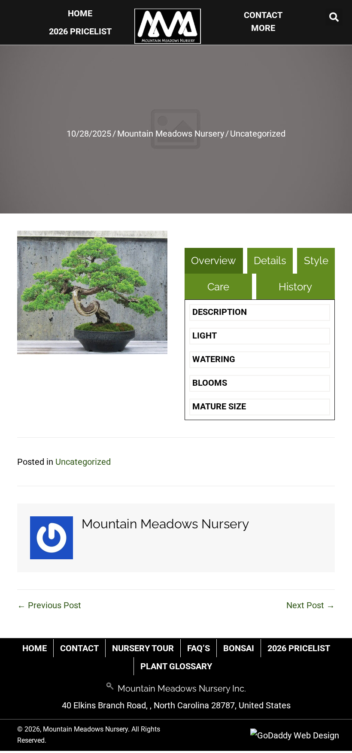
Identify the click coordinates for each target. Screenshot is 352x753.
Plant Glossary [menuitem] (176, 666)
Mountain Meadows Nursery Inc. (182, 688)
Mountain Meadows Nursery (170, 133)
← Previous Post (49, 605)
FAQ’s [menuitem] (198, 648)
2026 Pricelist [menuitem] (298, 648)
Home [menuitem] (34, 648)
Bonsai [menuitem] (238, 648)
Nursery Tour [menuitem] (143, 648)
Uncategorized (257, 133)
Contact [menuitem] (79, 648)
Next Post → (310, 605)
